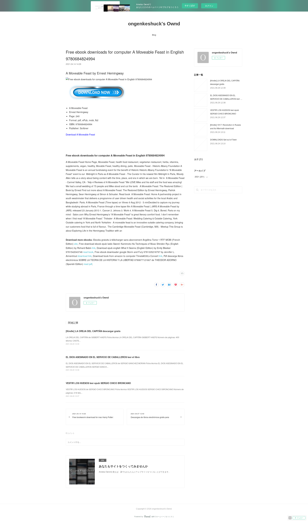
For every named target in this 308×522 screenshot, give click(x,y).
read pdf (88, 264)
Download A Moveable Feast (80, 134)
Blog (154, 34)
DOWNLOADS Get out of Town (223, 139)
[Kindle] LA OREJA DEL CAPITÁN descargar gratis (93, 331)
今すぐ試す (190, 5)
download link (85, 256)
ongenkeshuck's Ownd (154, 23)
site (76, 243)
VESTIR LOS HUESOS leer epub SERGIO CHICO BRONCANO (98, 383)
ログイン (209, 5)
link (93, 248)
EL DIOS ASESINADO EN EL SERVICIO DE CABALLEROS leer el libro (103, 357)
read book (88, 252)
